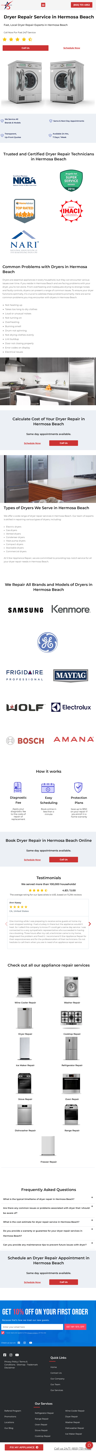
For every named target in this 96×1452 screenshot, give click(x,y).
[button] (43, 5)
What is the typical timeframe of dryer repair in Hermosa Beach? (38, 1199)
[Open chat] (89, 1445)
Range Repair (72, 1130)
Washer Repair (72, 1002)
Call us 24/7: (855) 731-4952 (72, 1448)
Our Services (56, 1390)
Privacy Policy (32, 1333)
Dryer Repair (25, 1034)
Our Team (55, 1384)
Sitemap (21, 1364)
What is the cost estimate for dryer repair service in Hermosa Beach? (41, 1222)
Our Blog (8, 1428)
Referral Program (12, 1411)
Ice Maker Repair (25, 1065)
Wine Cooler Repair (25, 1002)
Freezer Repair (49, 1162)
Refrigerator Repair (72, 1065)
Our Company (57, 1379)
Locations (9, 1422)
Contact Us (56, 1373)
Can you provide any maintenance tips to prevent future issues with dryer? (45, 1244)
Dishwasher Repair (25, 1130)
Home (53, 1367)
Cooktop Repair (72, 1034)
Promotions (10, 1416)
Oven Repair (72, 1099)
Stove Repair (25, 1099)
